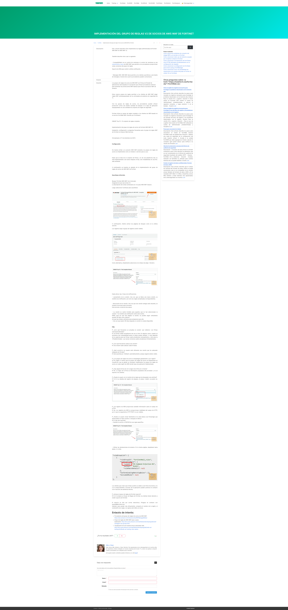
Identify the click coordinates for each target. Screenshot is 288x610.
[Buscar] (190, 47)
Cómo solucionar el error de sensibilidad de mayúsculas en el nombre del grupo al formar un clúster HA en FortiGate (177, 71)
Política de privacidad (102, 608)
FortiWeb (99, 42)
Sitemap (110, 608)
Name (104, 578)
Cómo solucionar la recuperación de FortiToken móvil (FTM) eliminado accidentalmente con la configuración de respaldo (177, 62)
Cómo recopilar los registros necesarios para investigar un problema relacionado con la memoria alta (177, 89)
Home (95, 42)
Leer (175, 106)
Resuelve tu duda (168, 44)
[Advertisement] (144, 21)
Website (104, 586)
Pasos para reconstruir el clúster (172, 129)
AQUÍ (136, 553)
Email (104, 582)
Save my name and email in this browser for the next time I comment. (123, 589)
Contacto (96, 608)
